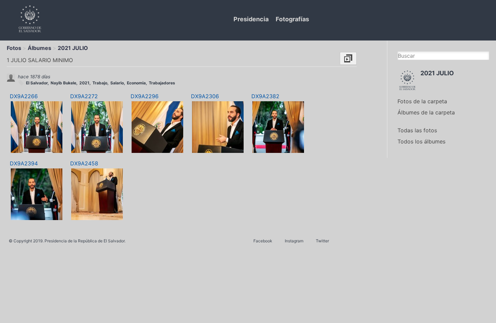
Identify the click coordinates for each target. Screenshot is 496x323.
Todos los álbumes (421, 141)
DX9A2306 (205, 96)
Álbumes (39, 48)
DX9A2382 (265, 96)
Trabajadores (162, 82)
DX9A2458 (84, 163)
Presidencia (251, 19)
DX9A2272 (84, 96)
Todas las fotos (417, 130)
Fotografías (292, 19)
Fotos (14, 48)
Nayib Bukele (63, 82)
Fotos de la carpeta (422, 101)
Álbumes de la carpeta (426, 112)
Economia (136, 82)
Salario (117, 82)
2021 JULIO (73, 48)
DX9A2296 (145, 96)
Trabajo (99, 82)
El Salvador (37, 82)
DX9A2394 (24, 163)
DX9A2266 (24, 96)
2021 (84, 82)
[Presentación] (348, 58)
